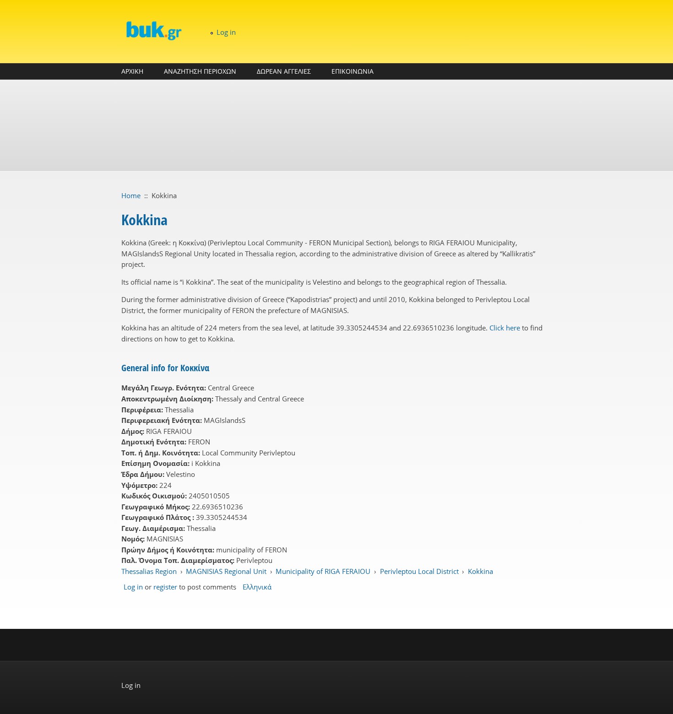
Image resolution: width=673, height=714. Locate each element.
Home (131, 195)
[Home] (153, 30)
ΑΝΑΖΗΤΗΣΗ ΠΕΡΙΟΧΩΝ (200, 71)
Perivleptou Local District (419, 571)
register (165, 586)
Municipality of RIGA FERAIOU (323, 571)
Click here (504, 327)
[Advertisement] (336, 125)
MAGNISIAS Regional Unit (226, 571)
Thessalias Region (149, 571)
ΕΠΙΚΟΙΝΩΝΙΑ (352, 71)
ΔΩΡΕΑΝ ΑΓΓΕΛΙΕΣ (284, 71)
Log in (226, 32)
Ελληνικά (257, 586)
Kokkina (480, 571)
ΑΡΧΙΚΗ (132, 71)
